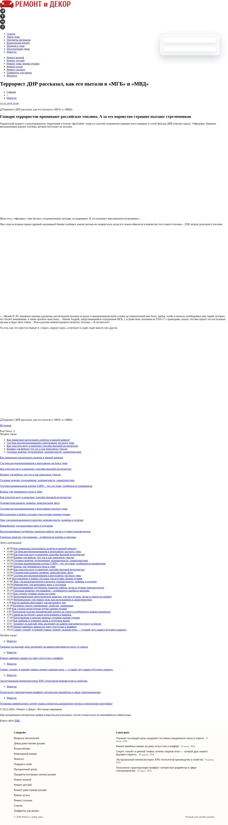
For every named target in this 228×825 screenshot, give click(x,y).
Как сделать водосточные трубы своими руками (39, 608)
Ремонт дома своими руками (23, 63)
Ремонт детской (16, 60)
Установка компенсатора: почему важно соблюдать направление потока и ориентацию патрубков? (56, 703)
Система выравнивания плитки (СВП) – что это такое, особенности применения (46, 486)
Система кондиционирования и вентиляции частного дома (40, 442)
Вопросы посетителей (26, 738)
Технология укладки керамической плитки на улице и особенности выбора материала (61, 611)
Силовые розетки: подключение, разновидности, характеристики (44, 451)
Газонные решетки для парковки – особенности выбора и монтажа (38, 537)
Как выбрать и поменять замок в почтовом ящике (41, 620)
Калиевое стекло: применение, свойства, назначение (43, 605)
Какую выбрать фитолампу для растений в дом (39, 602)
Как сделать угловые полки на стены (34, 593)
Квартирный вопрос (25, 753)
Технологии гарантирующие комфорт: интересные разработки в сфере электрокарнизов (50, 692)
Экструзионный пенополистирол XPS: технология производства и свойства (43, 680)
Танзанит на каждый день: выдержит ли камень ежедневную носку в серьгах (57, 623)
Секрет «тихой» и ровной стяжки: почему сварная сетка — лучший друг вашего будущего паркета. (70, 629)
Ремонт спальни (16, 69)
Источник (5, 425)
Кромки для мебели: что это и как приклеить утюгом (37, 448)
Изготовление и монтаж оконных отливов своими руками (46, 617)
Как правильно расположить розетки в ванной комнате (38, 439)
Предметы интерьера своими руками (35, 774)
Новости (12, 98)
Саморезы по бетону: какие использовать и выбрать (41, 614)
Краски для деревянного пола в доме (21, 491)
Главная (11, 92)
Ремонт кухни (15, 66)
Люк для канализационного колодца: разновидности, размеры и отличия (41, 520)
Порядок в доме (23, 764)
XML (17, 720)
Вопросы (12, 75)
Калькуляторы (22, 748)
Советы (18, 805)
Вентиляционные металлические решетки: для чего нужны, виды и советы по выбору (62, 596)
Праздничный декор (25, 769)
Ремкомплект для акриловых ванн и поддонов (26, 525)
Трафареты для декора (19, 72)
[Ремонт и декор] (35, 7)
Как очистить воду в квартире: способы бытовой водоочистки (42, 445)
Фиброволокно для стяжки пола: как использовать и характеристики (52, 599)
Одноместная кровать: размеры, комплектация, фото (30, 503)
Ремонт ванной (15, 57)
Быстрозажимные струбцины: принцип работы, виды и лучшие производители (45, 531)
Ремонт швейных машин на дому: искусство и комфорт (45, 626)
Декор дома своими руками (29, 743)
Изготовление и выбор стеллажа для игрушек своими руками (35, 514)
